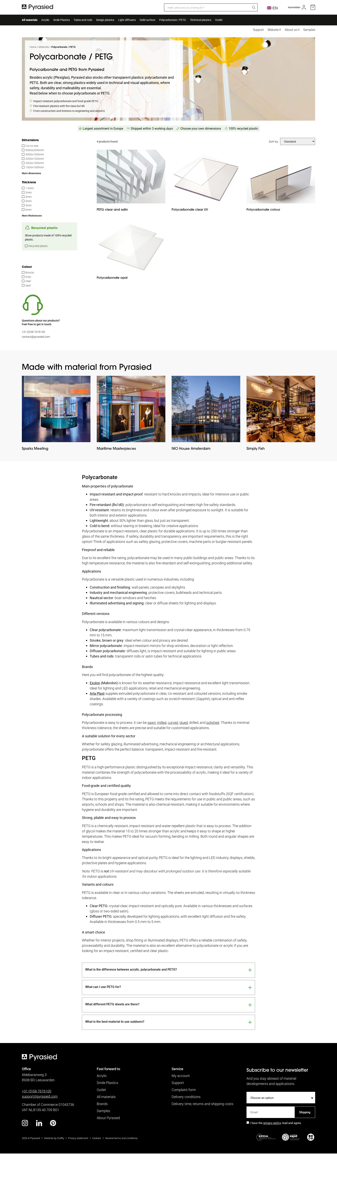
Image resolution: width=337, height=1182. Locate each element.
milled (161, 722)
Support (258, 30)
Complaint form (184, 1089)
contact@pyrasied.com (36, 336)
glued (183, 722)
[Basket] (312, 7)
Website (273, 30)
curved (173, 722)
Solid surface (147, 20)
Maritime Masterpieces (116, 448)
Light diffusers (127, 20)
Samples (309, 30)
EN (274, 8)
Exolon (95, 683)
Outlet (219, 20)
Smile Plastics (61, 20)
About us (291, 30)
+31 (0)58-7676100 (36, 1091)
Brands (102, 1103)
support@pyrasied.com (40, 1096)
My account (181, 1075)
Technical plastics (200, 20)
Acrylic (45, 20)
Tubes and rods (83, 20)
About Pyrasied (108, 1117)
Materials (44, 47)
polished (212, 722)
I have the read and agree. (276, 1123)
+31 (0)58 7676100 (33, 332)
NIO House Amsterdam (191, 448)
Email (250, 1104)
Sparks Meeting (35, 448)
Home (33, 47)
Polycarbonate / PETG (172, 20)
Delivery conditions (186, 1096)
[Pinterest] (53, 1123)
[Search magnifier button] (253, 7)
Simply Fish (256, 448)
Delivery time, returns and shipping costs (202, 1103)
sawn (151, 722)
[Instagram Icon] (25, 1123)
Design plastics (105, 20)
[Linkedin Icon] (39, 1123)
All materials (29, 20)
